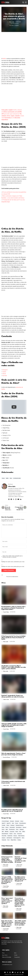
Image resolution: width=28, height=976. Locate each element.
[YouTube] (12, 972)
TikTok (4, 373)
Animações (17, 821)
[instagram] (10, 972)
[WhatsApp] (15, 972)
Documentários (18, 827)
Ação (13, 823)
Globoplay (22, 829)
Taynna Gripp (6, 729)
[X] (7, 972)
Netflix (4, 58)
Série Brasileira (9, 837)
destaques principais (19, 825)
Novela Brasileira (5, 833)
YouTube (4, 375)
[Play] (14, 407)
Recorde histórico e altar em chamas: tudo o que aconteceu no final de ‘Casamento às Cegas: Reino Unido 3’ (13, 608)
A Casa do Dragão (5, 821)
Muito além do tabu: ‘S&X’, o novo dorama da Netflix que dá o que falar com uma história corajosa (7, 923)
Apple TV (3, 823)
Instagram (5, 369)
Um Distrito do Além (17, 478)
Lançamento (12, 831)
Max (20, 831)
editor (7, 829)
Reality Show (10, 835)
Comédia (3, 825)
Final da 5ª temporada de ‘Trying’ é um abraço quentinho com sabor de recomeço (12, 696)
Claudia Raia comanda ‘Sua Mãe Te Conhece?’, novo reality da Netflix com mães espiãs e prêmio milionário (13, 667)
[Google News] (23, 972)
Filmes (17, 829)
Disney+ (7, 827)
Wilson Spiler (11, 486)
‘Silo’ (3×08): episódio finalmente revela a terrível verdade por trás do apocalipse (20, 922)
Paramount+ (19, 833)
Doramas (24, 827)
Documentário (12, 827)
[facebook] (5, 972)
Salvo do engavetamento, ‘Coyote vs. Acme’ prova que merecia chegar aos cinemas (13, 754)
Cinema (16, 823)
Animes (21, 821)
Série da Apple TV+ (17, 837)
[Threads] (20, 972)
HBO (3, 831)
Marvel (17, 831)
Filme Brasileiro (12, 829)
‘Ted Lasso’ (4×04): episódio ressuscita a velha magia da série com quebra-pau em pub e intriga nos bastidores (13, 725)
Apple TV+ (9, 823)
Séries (11, 478)
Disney (3, 827)
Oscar (15, 833)
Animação (12, 821)
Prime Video (4, 835)
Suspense (3, 837)
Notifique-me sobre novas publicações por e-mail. (12, 566)
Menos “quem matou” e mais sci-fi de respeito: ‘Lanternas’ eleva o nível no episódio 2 (7, 901)
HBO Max (6, 831)
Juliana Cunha (6, 699)
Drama (3, 829)
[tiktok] (17, 972)
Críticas (3, 478)
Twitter (4, 371)
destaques (12, 825)
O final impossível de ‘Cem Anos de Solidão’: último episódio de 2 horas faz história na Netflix (13, 638)
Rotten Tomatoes (21, 835)
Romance (15, 835)
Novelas (11, 833)
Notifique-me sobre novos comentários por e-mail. (13, 561)
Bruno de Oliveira (6, 757)
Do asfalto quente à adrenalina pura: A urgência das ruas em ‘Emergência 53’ (12, 810)
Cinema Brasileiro (22, 823)
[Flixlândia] (5, 2)
